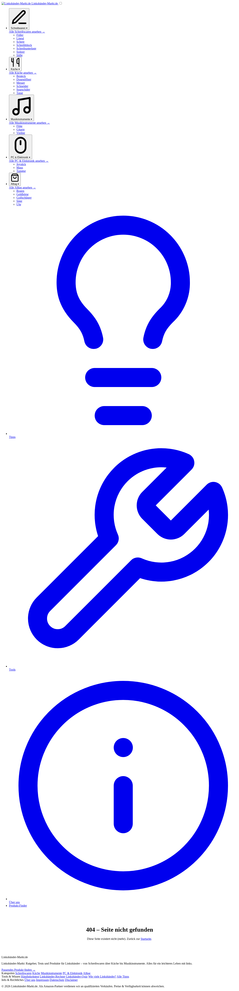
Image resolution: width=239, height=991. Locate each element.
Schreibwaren (23, 973)
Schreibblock (24, 45)
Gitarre (20, 129)
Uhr (18, 204)
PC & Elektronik (73, 973)
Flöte (19, 126)
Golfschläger (24, 197)
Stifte (19, 55)
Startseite (146, 938)
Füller (19, 35)
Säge (19, 201)
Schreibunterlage (26, 48)
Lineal (20, 38)
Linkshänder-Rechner (52, 976)
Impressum (42, 979)
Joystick (21, 164)
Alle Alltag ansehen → (22, 187)
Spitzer (20, 51)
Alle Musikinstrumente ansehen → (29, 122)
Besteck (21, 76)
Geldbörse (22, 194)
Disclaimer (71, 979)
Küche (36, 973)
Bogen (20, 190)
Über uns (29, 979)
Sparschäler (23, 89)
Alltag (86, 973)
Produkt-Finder (18, 905)
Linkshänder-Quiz (77, 976)
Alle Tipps (123, 976)
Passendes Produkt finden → (18, 969)
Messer (20, 82)
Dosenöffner (23, 79)
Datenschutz (57, 979)
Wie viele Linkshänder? (102, 976)
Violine (20, 132)
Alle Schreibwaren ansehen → (27, 31)
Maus (19, 167)
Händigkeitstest (30, 976)
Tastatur (21, 171)
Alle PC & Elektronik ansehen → (29, 160)
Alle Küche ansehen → (23, 72)
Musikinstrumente (51, 973)
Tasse (19, 92)
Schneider (22, 86)
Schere (20, 41)
